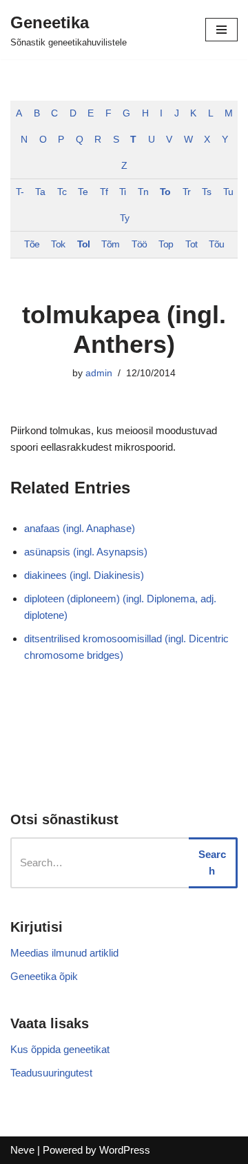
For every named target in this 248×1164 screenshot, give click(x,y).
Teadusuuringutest (51, 1073)
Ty (124, 218)
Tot (191, 244)
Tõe (31, 244)
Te (82, 192)
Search (212, 862)
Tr (186, 192)
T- (19, 192)
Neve (22, 1150)
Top (165, 244)
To (165, 192)
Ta (40, 192)
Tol (83, 244)
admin (98, 373)
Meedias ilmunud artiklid (64, 953)
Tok (58, 244)
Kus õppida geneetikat (60, 1049)
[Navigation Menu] (221, 29)
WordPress (124, 1150)
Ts (206, 192)
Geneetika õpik (44, 976)
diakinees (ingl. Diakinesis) (84, 575)
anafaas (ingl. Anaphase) (79, 528)
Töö (139, 244)
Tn (143, 192)
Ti (122, 192)
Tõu (216, 244)
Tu (228, 192)
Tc (61, 192)
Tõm (110, 244)
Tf (103, 192)
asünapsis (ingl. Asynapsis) (85, 552)
